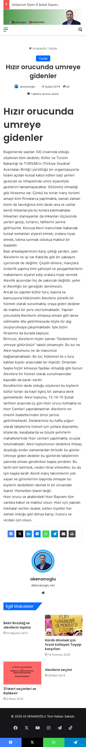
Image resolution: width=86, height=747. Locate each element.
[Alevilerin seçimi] (64, 663)
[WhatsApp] (45, 533)
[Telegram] (54, 533)
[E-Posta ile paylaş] (63, 533)
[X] (19, 533)
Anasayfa (39, 48)
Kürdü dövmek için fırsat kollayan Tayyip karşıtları (63, 644)
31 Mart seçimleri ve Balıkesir (19, 691)
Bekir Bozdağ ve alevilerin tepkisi (17, 625)
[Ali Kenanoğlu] (43, 17)
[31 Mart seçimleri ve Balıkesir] (22, 673)
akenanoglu (27, 86)
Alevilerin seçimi (58, 669)
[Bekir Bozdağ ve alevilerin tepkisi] (22, 617)
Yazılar (52, 48)
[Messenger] (37, 533)
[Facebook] (11, 533)
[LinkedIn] (28, 533)
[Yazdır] (72, 533)
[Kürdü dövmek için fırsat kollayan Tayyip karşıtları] (64, 625)
